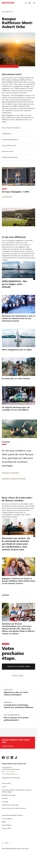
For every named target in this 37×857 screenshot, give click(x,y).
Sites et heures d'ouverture (11, 128)
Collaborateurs (7, 134)
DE (3, 843)
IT (9, 843)
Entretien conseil (7, 151)
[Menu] (34, 2)
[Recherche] (29, 2)
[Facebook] (3, 757)
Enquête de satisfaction (10, 157)
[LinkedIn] (11, 757)
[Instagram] (7, 757)
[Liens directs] (26, 2)
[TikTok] (16, 757)
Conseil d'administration (10, 139)
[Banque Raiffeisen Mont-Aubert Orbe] (8, 2)
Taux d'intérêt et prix (9, 145)
